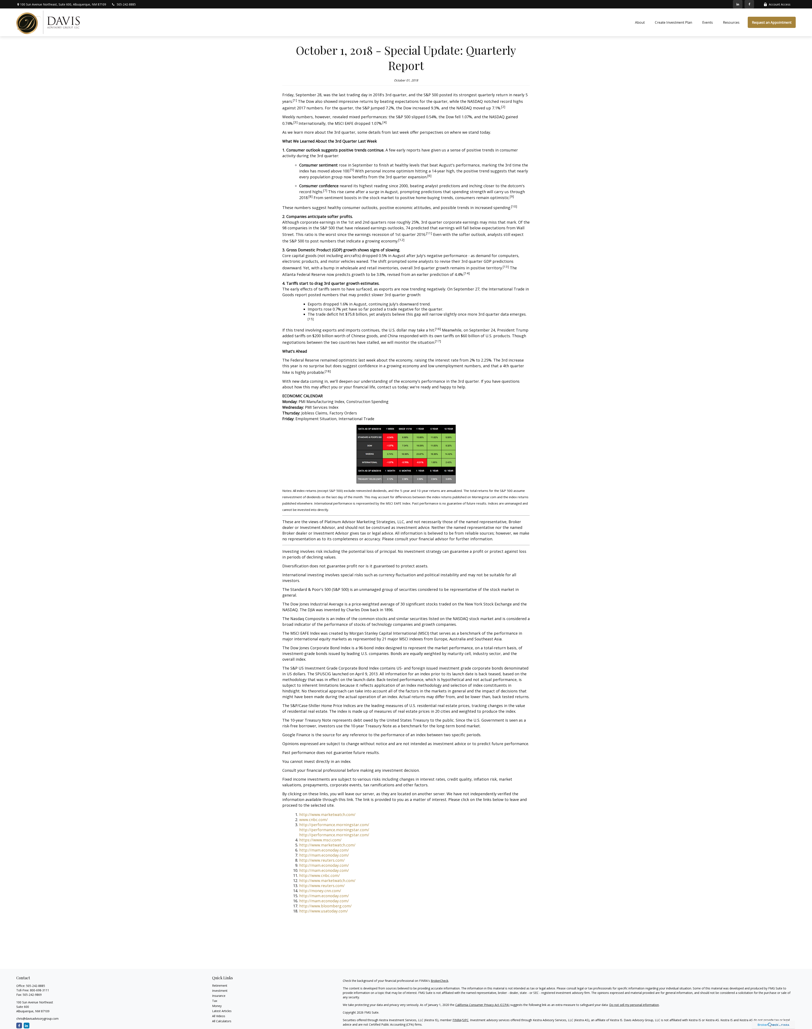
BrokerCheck (439, 981)
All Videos (218, 1016)
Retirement (219, 986)
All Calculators (221, 1021)
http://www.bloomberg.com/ (325, 905)
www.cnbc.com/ (313, 819)
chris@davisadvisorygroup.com (37, 1019)
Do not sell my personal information (634, 1005)
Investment (220, 991)
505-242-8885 (126, 4)
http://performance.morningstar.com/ (334, 824)
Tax (214, 1001)
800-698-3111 (39, 990)
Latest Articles (222, 1011)
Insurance (218, 996)
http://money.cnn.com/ (320, 890)
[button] (640, 22)
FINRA (457, 1020)
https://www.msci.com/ (320, 839)
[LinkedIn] (737, 4)
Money (217, 1006)
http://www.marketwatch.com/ (327, 814)
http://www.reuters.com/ (322, 860)
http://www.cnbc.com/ (319, 875)
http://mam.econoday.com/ (324, 850)
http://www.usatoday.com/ (323, 910)
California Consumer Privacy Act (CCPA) (482, 1005)
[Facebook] (749, 4)
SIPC (465, 1020)
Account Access (779, 4)
